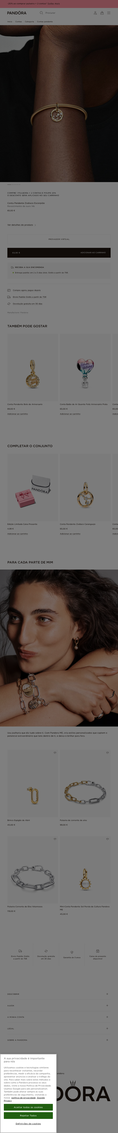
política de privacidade (23, 1098)
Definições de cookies (28, 1123)
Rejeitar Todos (28, 1115)
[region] (28, 1093)
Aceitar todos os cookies (28, 1107)
